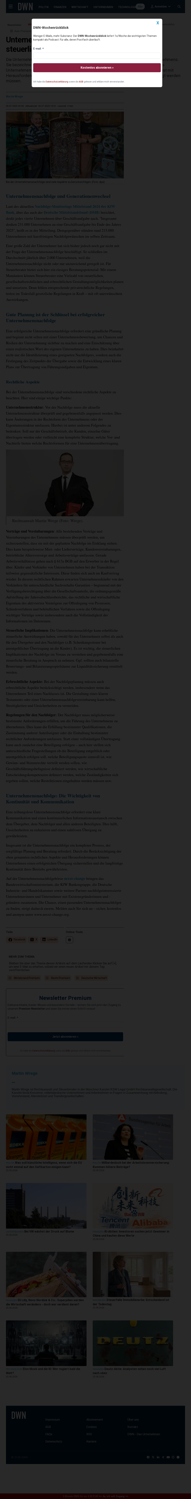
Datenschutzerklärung (57, 81)
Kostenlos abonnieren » (97, 67)
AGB (81, 81)
